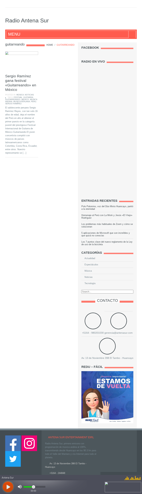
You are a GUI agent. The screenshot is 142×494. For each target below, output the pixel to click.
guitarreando (12, 99)
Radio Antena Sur (27, 20)
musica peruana (21, 101)
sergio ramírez (13, 104)
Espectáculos (91, 264)
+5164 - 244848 (57, 473)
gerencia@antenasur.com (118, 332)
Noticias (29, 95)
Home (49, 45)
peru (33, 101)
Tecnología (90, 283)
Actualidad (90, 258)
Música (20, 95)
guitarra (28, 97)
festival (18, 97)
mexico (25, 99)
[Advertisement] (107, 141)
